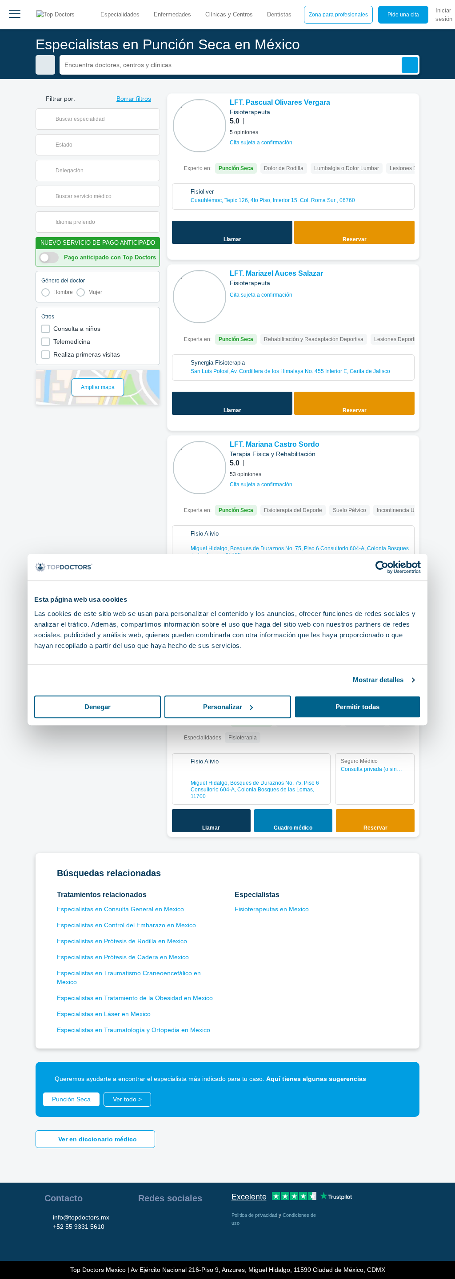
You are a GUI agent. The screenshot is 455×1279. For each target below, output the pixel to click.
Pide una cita (403, 15)
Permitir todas (357, 707)
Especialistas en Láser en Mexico (104, 1013)
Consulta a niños (76, 328)
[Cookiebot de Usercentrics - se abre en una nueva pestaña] (382, 567)
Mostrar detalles (378, 679)
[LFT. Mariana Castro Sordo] (199, 467)
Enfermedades (172, 14)
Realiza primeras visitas (86, 354)
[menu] (14, 14)
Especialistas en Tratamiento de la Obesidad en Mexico (135, 997)
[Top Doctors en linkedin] (176, 1221)
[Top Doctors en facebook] (144, 1221)
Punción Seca (71, 1099)
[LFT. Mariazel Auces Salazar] (199, 296)
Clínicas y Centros (229, 14)
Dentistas (279, 14)
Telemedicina (71, 341)
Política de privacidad (255, 1215)
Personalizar (222, 707)
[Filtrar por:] (45, 65)
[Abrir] (153, 119)
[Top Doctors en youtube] (208, 1221)
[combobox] (103, 119)
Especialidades (120, 14)
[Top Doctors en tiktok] (144, 1240)
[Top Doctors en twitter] (192, 1221)
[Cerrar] (402, 1078)
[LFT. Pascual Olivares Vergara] (199, 125)
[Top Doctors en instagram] (160, 1221)
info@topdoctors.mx (81, 1217)
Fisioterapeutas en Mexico (272, 909)
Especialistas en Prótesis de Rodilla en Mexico (122, 941)
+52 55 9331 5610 (78, 1226)
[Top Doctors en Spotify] (161, 1240)
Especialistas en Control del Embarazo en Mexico (126, 925)
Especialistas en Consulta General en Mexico (120, 909)
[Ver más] (409, 112)
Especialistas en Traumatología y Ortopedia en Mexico (133, 1029)
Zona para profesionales (338, 15)
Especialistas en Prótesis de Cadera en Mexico (123, 957)
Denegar (97, 707)
